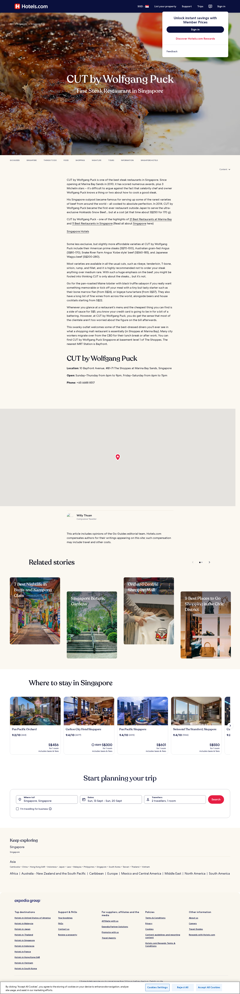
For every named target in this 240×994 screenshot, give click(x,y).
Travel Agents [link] (109, 937)
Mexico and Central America (141, 873)
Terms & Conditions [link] (155, 917)
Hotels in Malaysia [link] (24, 923)
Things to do (50, 160)
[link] (195, 51)
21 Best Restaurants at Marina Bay (151, 219)
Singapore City (38, 24)
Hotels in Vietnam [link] (24, 962)
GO (11, 24)
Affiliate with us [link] (110, 921)
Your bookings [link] (65, 917)
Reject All (182, 987)
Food (66, 160)
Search (216, 799)
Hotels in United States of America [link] (33, 917)
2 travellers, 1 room (164, 801)
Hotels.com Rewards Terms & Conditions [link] (160, 944)
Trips (200, 6)
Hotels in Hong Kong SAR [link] (27, 957)
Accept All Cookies (209, 987)
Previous (193, 562)
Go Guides (15, 160)
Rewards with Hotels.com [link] (202, 934)
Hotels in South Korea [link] (26, 968)
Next (207, 562)
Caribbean (96, 873)
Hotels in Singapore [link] (25, 940)
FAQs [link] (60, 923)
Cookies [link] (149, 929)
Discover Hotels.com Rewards (195, 38)
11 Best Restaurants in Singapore (92, 223)
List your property (165, 6)
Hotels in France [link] (23, 951)
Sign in (221, 6)
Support (187, 6)
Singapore (22, 24)
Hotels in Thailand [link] (24, 934)
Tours (111, 160)
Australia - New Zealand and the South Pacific (53, 873)
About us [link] (193, 917)
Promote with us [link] (110, 932)
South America (219, 873)
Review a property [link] (67, 934)
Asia (13, 862)
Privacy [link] (148, 923)
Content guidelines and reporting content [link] (162, 936)
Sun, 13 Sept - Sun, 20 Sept (105, 801)
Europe (112, 873)
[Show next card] (230, 725)
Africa (14, 873)
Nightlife (96, 160)
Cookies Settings (157, 987)
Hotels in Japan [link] (22, 929)
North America (195, 873)
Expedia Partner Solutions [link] (115, 926)
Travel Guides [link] (196, 929)
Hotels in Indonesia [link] (24, 946)
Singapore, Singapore (37, 801)
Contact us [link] (63, 929)
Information (127, 160)
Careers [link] (193, 923)
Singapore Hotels (149, 160)
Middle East (173, 873)
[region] (120, 988)
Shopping (80, 160)
